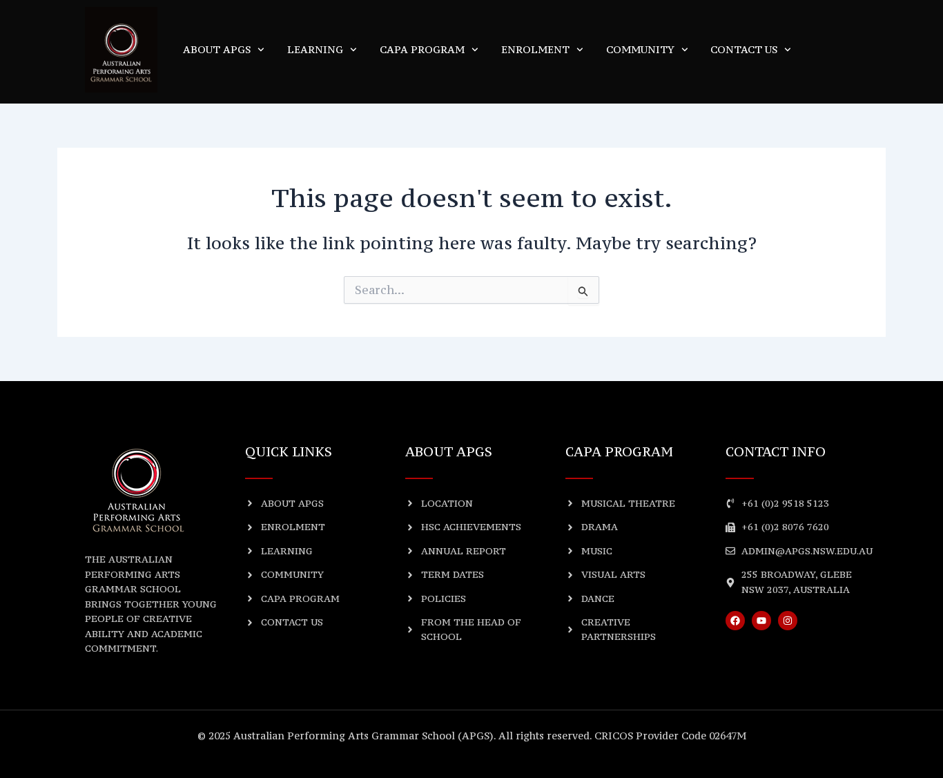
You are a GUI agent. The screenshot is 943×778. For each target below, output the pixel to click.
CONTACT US (743, 49)
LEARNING (315, 49)
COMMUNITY (640, 49)
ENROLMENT (535, 49)
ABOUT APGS (217, 49)
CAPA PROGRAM (422, 49)
